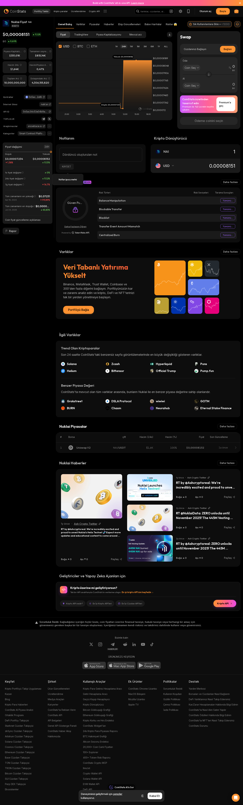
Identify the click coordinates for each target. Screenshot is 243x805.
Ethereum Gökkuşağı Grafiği (98, 715)
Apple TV (133, 704)
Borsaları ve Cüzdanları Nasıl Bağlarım (209, 694)
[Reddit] (125, 646)
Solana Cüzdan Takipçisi (18, 741)
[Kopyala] (43, 97)
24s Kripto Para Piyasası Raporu (100, 731)
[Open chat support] (236, 798)
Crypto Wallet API (92, 773)
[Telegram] (43, 119)
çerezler (117, 794)
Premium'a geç (225, 104)
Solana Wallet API (92, 778)
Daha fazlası (230, 182)
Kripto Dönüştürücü (93, 704)
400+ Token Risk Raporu (96, 757)
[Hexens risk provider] (75, 232)
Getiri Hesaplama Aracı (95, 694)
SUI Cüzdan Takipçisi (16, 778)
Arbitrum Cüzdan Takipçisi (19, 736)
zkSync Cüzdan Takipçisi (18, 731)
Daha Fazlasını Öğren (75, 226)
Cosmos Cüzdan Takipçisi (19, 747)
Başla (223, 11)
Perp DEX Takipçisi (15, 784)
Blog (7, 699)
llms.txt (86, 768)
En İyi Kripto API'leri (102, 603)
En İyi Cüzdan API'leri (132, 603)
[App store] (94, 665)
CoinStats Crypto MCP (95, 762)
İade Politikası (170, 709)
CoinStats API (55, 715)
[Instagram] (100, 646)
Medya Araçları (56, 699)
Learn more (137, 2)
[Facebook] (152, 646)
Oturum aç (205, 11)
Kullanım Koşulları (172, 694)
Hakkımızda (54, 736)
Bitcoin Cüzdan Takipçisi (18, 773)
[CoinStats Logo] (15, 11)
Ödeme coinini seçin (209, 121)
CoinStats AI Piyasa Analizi (19, 709)
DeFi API (87, 789)
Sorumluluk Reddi (172, 688)
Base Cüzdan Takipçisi (17, 757)
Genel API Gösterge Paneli (62, 725)
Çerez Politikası (171, 704)
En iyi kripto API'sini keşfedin (136, 592)
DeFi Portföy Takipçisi (17, 720)
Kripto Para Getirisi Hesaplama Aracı (102, 688)
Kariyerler (53, 704)
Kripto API (223, 603)
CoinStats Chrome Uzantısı (142, 688)
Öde (185, 60)
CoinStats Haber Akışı (59, 731)
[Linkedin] (134, 646)
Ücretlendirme (55, 694)
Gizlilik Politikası (171, 699)
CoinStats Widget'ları (94, 725)
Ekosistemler (12, 789)
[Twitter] (49, 119)
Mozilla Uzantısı (136, 699)
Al (184, 78)
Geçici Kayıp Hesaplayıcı (96, 699)
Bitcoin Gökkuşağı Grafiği (96, 709)
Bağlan (228, 49)
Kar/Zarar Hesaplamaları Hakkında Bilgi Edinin (213, 704)
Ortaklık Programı (14, 715)
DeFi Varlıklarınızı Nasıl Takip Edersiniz (209, 699)
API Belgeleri (55, 720)
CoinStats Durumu (198, 725)
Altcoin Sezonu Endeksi (96, 741)
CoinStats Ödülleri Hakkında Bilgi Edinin (210, 715)
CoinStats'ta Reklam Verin (62, 709)
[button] (43, 97)
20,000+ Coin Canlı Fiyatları (98, 747)
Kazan (8, 694)
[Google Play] (149, 665)
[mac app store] (121, 665)
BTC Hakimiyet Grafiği (95, 736)
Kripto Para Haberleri (16, 704)
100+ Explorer (90, 752)
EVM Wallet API (91, 784)
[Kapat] (238, 3)
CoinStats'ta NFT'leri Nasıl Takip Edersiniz (211, 720)
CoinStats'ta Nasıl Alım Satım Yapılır (207, 709)
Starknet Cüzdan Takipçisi (19, 725)
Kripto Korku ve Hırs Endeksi (98, 720)
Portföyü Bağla (78, 310)
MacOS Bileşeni (136, 694)
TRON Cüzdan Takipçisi (18, 768)
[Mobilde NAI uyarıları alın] (237, 24)
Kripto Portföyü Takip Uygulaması (23, 688)
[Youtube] (143, 646)
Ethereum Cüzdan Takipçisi (20, 752)
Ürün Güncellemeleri (59, 688)
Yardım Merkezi (197, 688)
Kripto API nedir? (74, 603)
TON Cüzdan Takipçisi (17, 762)
